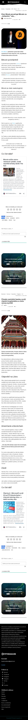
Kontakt (3, 665)
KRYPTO (17, 218)
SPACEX (10, 220)
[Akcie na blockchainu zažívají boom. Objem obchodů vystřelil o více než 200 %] (13, 260)
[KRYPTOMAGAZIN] (13, 2)
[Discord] (2, 672)
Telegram (6, 678)
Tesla (14, 220)
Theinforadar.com (9, 216)
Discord (6, 672)
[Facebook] (2, 674)
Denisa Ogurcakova (7, 18)
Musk (13, 123)
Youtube (6, 685)
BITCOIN (7, 218)
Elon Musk (4, 51)
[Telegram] (2, 679)
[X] (2, 683)
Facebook (6, 674)
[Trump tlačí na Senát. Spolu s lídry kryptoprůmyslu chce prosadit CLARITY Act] (13, 277)
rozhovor (18, 63)
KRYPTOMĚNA (4, 220)
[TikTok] (2, 681)
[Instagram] (2, 677)
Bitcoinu (8, 74)
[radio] (8, 209)
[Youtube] (2, 685)
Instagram (6, 676)
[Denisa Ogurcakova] (2, 18)
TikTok (5, 681)
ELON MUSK (12, 218)
